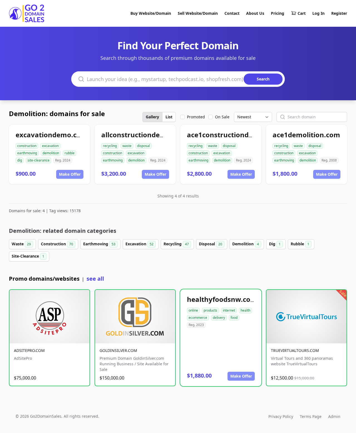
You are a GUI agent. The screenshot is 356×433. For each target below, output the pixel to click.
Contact (231, 13)
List (168, 116)
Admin (334, 416)
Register (339, 13)
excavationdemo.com (51, 134)
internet (229, 310)
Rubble (300, 243)
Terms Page (311, 416)
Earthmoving (99, 243)
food (234, 317)
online (193, 310)
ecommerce (198, 317)
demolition (51, 153)
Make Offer (70, 174)
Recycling (176, 243)
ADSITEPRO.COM (29, 350)
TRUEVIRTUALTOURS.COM (295, 350)
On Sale (222, 116)
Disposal (210, 243)
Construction (57, 243)
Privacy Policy (280, 416)
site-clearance (39, 160)
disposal (143, 145)
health (245, 310)
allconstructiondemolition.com (152, 134)
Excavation (139, 243)
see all (95, 278)
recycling (110, 145)
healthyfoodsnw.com (222, 299)
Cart (302, 13)
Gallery (152, 116)
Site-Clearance (28, 256)
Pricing (277, 13)
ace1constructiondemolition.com (242, 134)
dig (19, 160)
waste (127, 145)
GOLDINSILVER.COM (118, 350)
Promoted (196, 116)
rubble (70, 153)
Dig (275, 243)
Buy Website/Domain (150, 13)
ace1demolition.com (306, 134)
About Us (255, 13)
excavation (50, 145)
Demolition (245, 243)
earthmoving (27, 153)
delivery (219, 317)
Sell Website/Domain (198, 13)
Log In (318, 13)
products (210, 310)
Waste (21, 243)
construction (26, 145)
